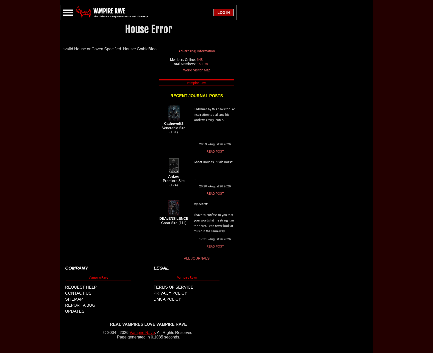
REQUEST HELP (81, 287)
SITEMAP (74, 299)
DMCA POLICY (167, 299)
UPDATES (74, 311)
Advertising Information (196, 51)
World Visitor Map (196, 70)
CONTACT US (78, 293)
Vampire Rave (142, 332)
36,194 (202, 64)
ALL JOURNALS (196, 258)
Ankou (173, 176)
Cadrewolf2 (173, 124)
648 (200, 60)
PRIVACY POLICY (170, 293)
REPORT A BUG (80, 305)
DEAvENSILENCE (173, 218)
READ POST (215, 151)
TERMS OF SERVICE (173, 287)
